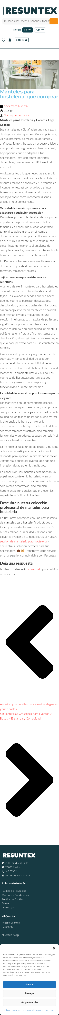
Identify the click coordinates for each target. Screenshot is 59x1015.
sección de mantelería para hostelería (23, 541)
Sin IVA (27, 30)
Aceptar (29, 984)
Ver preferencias (29, 1002)
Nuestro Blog (10, 935)
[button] (54, 948)
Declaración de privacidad (33, 1010)
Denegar (29, 993)
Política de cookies (12, 1010)
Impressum (50, 1010)
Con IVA (40, 30)
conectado (34, 569)
